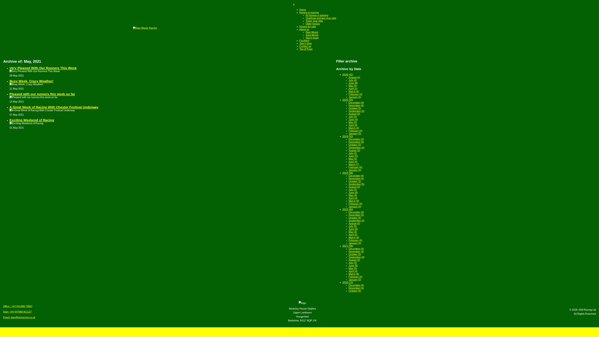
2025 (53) (347, 100)
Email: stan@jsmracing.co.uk (19, 317)
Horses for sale (307, 26)
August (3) (354, 260)
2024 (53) (347, 136)
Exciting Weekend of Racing (32, 120)
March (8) (354, 91)
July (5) (353, 226)
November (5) (356, 142)
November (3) (356, 251)
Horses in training (309, 12)
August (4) (354, 77)
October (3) (355, 145)
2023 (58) (347, 173)
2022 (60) (347, 209)
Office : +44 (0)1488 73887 (17, 306)
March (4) (354, 128)
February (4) (355, 94)
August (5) (354, 114)
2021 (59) (347, 246)
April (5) (353, 234)
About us (304, 29)
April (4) (353, 88)
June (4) (353, 119)
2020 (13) (347, 282)
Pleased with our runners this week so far (42, 94)
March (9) (354, 201)
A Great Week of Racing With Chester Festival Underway (54, 107)
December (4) (356, 139)
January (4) (355, 97)
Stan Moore (312, 32)
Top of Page (306, 49)
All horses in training (317, 15)
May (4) (353, 159)
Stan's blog (305, 43)
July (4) (353, 80)
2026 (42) (347, 74)
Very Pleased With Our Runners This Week (43, 68)
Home (302, 9)
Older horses (313, 23)
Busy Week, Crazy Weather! (31, 81)
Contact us (305, 46)
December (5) (356, 102)
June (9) (353, 83)
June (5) (353, 156)
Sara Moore (312, 35)
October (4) (355, 218)
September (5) (356, 184)
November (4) (356, 105)
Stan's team (312, 38)
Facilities (304, 40)
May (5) (353, 86)
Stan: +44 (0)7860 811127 (17, 311)
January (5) (355, 133)
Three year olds (314, 21)
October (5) (355, 108)
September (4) (356, 111)
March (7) (354, 164)
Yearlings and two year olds (321, 18)
